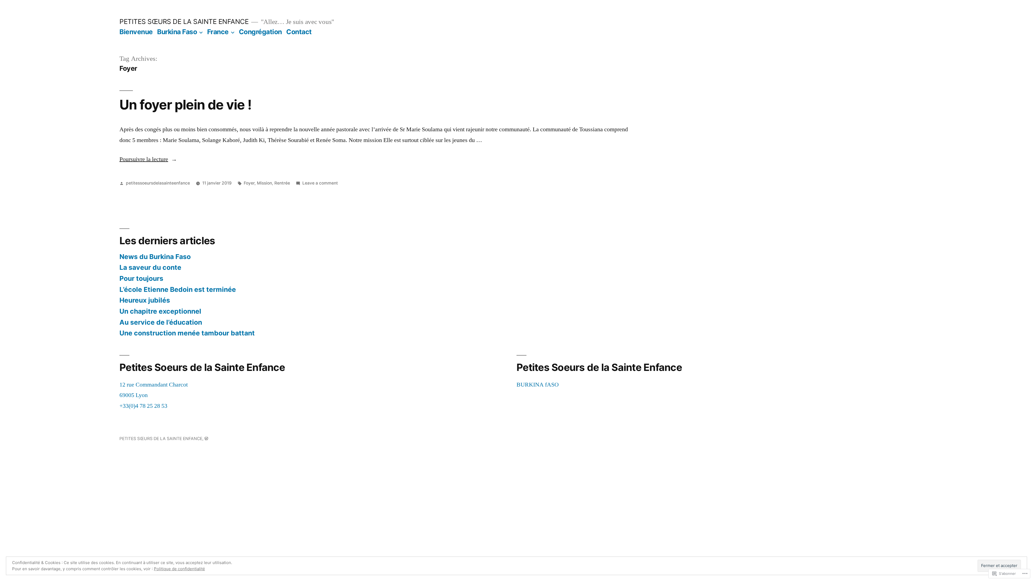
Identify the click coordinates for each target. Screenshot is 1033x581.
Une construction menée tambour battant (187, 333)
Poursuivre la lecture (143, 159)
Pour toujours (141, 278)
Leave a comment (320, 183)
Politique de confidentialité (179, 568)
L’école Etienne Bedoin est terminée (177, 289)
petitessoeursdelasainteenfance (158, 183)
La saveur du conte (150, 267)
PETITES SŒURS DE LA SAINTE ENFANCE (184, 21)
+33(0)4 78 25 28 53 (143, 406)
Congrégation (260, 32)
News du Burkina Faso (155, 257)
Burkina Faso (177, 32)
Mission (264, 183)
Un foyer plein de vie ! (185, 105)
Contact (299, 32)
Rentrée (282, 183)
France (218, 32)
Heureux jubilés (144, 300)
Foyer (249, 183)
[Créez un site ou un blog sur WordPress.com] (206, 438)
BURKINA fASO (537, 384)
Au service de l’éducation (160, 322)
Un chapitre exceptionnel (160, 311)
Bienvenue (136, 32)
